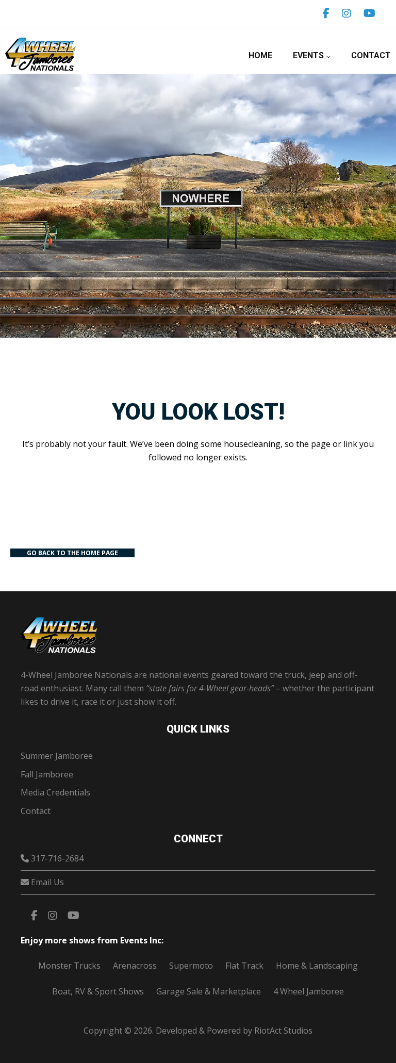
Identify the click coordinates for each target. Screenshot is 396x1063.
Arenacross (135, 965)
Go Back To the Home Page (72, 553)
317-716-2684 (57, 858)
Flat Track (244, 965)
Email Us (47, 882)
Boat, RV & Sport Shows (98, 991)
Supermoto (191, 965)
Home (260, 55)
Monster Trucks (69, 965)
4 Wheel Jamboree (308, 991)
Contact (371, 55)
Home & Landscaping (317, 965)
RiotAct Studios (283, 1030)
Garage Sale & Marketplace (208, 991)
